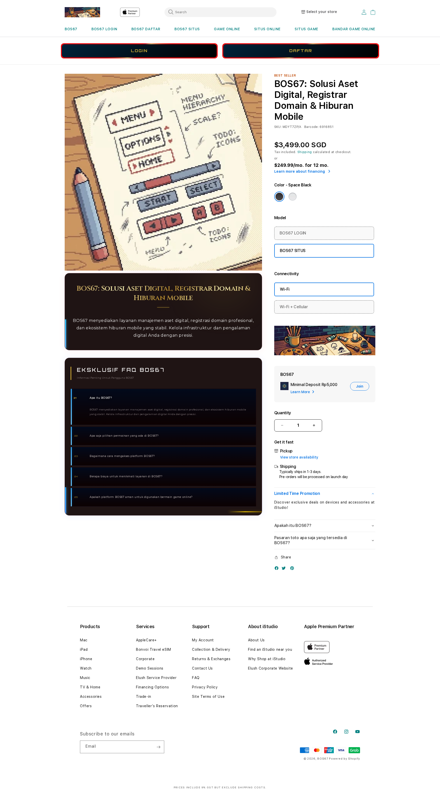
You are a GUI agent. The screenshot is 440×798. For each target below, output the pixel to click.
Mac (84, 640)
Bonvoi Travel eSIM (153, 649)
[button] (71, 29)
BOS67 (71, 29)
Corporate (145, 659)
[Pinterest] (293, 569)
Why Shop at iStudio (266, 659)
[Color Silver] (292, 197)
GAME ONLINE (227, 29)
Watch (86, 668)
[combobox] (220, 12)
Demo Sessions (149, 668)
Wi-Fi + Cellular (294, 306)
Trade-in (143, 696)
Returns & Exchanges (211, 659)
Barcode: (311, 127)
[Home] (82, 12)
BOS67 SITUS (187, 29)
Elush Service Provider (156, 678)
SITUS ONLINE (267, 29)
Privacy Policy (205, 687)
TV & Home (90, 687)
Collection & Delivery (211, 649)
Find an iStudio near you (270, 649)
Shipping (304, 152)
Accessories (91, 696)
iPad (84, 649)
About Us (256, 640)
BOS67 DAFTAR (145, 29)
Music (85, 678)
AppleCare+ (146, 640)
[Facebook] (277, 569)
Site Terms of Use (208, 696)
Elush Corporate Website (270, 668)
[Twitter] (284, 569)
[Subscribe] (158, 747)
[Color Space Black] (279, 196)
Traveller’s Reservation (157, 706)
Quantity (282, 412)
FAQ (196, 678)
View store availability (299, 457)
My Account (203, 640)
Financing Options (152, 687)
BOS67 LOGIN (104, 29)
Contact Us (202, 668)
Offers (86, 706)
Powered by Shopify (344, 758)
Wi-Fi (285, 289)
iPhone (86, 659)
